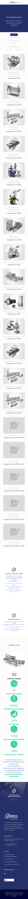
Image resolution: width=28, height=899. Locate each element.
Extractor (16, 262)
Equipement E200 (14, 265)
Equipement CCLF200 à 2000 (14, 491)
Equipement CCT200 (14, 240)
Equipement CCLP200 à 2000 (14, 464)
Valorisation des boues (14, 76)
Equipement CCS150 (14, 105)
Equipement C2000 (14, 213)
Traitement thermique (13, 74)
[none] (9, 880)
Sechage (17, 72)
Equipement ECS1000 (14, 413)
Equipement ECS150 (14, 388)
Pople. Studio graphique (17, 895)
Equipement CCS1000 (14, 131)
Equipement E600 (14, 314)
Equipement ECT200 (14, 289)
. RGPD (10, 894)
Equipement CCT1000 (14, 158)
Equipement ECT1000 (14, 363)
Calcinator (11, 72)
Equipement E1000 (14, 339)
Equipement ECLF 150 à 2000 (14, 438)
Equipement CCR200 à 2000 (14, 519)
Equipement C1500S (14, 185)
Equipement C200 (14, 78)
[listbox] (9, 880)
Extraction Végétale (8, 262)
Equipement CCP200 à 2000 (14, 546)
